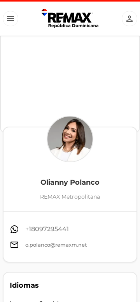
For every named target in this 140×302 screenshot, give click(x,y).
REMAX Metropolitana (70, 196)
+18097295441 (47, 229)
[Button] (10, 18)
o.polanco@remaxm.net (56, 245)
